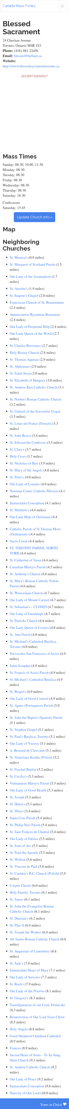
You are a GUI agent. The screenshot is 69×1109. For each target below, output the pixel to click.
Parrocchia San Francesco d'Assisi (34, 653)
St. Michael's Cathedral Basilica (33, 679)
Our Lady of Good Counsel (29, 698)
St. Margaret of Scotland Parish (32, 264)
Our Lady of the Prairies (27, 991)
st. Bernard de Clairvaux (27, 750)
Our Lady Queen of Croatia (29, 627)
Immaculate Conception (27, 503)
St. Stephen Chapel (23, 729)
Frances (15, 1048)
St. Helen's (17, 804)
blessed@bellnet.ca (28, 55)
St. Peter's (17, 477)
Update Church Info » (34, 217)
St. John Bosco (20, 435)
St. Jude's (16, 963)
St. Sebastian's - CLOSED (28, 606)
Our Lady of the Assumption (30, 276)
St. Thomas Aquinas (24, 359)
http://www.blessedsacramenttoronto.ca (31, 66)
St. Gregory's (19, 997)
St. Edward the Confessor (28, 442)
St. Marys (17, 811)
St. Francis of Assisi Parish (29, 672)
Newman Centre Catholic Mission (34, 490)
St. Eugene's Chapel (24, 295)
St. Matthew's (19, 509)
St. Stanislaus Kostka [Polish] (31, 757)
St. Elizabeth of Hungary (27, 380)
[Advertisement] (34, 113)
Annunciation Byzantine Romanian (35, 314)
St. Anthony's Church (25, 573)
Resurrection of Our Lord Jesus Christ (37, 1016)
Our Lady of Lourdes (25, 484)
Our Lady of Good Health (28, 790)
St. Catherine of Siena (25, 560)
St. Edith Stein (20, 373)
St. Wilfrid (17, 859)
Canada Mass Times (19, 6)
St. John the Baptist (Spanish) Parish (36, 717)
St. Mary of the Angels (26, 470)
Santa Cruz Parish (22, 817)
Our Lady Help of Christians (30, 516)
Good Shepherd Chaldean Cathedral (35, 1035)
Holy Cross (18, 456)
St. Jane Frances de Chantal (29, 831)
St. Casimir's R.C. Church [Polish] (34, 873)
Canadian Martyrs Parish (28, 567)
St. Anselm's (19, 288)
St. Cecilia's (18, 776)
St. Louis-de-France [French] (30, 423)
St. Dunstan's (19, 918)
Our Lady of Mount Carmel (29, 599)
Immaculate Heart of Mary (29, 970)
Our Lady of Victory (24, 743)
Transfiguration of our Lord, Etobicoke (37, 1004)
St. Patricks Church (24, 620)
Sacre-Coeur (19, 541)
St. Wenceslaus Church (26, 592)
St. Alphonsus (20, 366)
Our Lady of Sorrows (25, 977)
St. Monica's (19, 257)
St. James (16, 899)
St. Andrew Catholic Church (30, 1067)
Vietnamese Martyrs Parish (29, 783)
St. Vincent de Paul (23, 866)
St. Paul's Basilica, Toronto (29, 736)
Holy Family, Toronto (25, 892)
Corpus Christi (20, 885)
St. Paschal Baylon (23, 769)
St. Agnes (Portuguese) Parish (31, 705)
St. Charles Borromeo (25, 345)
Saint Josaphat (20, 665)
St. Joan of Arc (20, 845)
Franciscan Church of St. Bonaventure (37, 302)
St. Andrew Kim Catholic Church (33, 387)
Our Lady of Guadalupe (27, 613)
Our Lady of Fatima (24, 838)
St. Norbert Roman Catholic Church (35, 399)
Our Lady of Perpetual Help (30, 326)
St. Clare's (17, 449)
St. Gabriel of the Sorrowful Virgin (35, 411)
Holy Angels (19, 1029)
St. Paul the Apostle (24, 852)
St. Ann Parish (20, 634)
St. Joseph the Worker (25, 932)
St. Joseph (17, 797)
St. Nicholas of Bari (24, 463)
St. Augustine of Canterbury (30, 951)
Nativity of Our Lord (25, 1093)
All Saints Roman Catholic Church (34, 939)
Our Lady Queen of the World (31, 333)
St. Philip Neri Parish (25, 824)
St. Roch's (17, 984)
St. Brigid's (18, 691)
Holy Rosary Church (24, 352)
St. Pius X (17, 925)
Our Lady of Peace (23, 1079)
